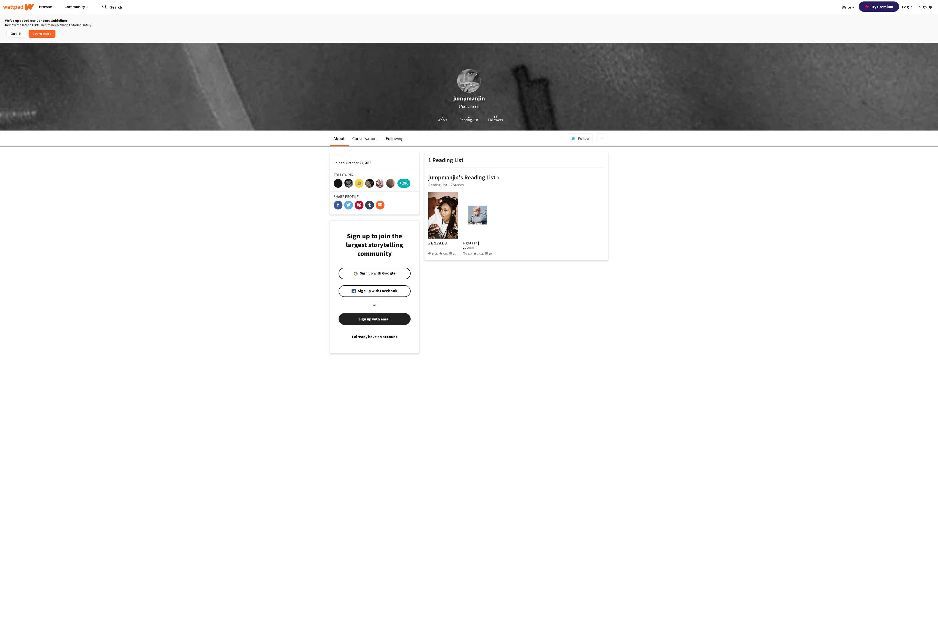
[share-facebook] (338, 205)
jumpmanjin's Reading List (461, 177)
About (339, 138)
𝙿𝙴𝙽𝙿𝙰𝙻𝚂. (438, 243)
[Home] (18, 7)
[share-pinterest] (359, 205)
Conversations (365, 138)
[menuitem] (581, 138)
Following (395, 138)
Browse (46, 6)
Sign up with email (374, 319)
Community (75, 6)
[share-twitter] (348, 205)
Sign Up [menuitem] (925, 6)
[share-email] (380, 205)
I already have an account (374, 336)
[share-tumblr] (369, 205)
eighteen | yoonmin (471, 245)
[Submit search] (104, 7)
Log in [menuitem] (907, 6)
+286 (403, 183)
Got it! (16, 33)
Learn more (42, 33)
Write (847, 7)
